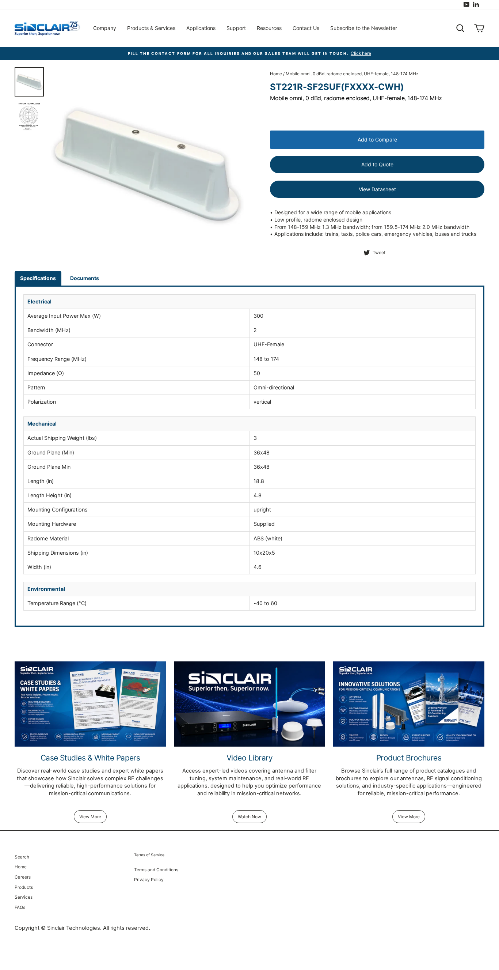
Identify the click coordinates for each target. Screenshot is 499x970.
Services (24, 897)
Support (236, 28)
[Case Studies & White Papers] (90, 704)
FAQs (20, 907)
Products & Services (151, 28)
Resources (269, 28)
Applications (201, 28)
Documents (84, 278)
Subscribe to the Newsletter (363, 28)
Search (22, 857)
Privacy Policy (149, 879)
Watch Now (249, 816)
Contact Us (306, 28)
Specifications (38, 278)
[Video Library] (249, 704)
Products (24, 887)
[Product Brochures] (408, 704)
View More (90, 816)
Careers (23, 877)
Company (104, 28)
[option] (147, 165)
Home (276, 73)
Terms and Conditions (156, 869)
